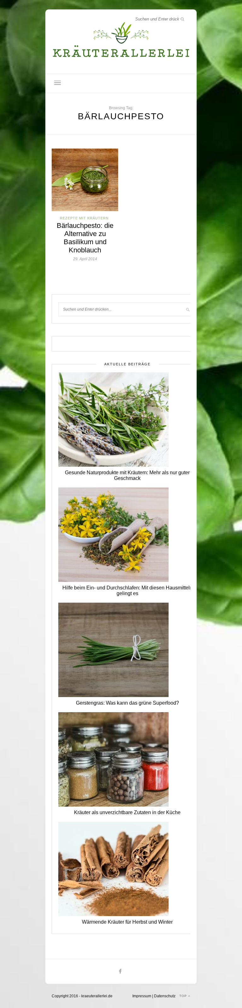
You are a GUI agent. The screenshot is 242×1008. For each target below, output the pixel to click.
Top (183, 996)
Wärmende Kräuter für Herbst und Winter (127, 922)
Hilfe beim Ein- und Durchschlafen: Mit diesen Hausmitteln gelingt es (127, 590)
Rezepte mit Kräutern (84, 218)
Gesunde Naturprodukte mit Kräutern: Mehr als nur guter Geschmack (127, 475)
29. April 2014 (85, 259)
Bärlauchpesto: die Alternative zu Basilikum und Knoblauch (85, 238)
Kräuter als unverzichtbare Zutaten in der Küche (127, 812)
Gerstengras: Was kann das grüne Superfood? (127, 703)
